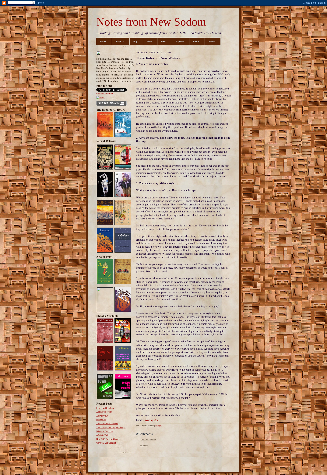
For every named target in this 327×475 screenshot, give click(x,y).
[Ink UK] (122, 136)
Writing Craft (152, 420)
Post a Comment (148, 439)
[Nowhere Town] (105, 398)
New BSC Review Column (108, 439)
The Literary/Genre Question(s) (110, 427)
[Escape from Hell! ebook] (122, 311)
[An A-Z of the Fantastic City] (105, 283)
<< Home (144, 446)
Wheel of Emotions (104, 431)
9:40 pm (158, 426)
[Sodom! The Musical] (123, 398)
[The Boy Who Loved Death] (105, 169)
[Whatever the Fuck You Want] (123, 370)
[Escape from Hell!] (105, 311)
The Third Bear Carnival (107, 423)
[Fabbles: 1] (122, 252)
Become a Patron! (104, 94)
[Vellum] (105, 136)
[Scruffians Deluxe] (105, 197)
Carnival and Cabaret (106, 443)
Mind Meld (101, 419)
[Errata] (105, 252)
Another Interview (104, 412)
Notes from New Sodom (151, 22)
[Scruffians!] (122, 197)
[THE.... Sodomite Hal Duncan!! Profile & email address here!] (98, 54)
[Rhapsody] (105, 224)
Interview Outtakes (105, 408)
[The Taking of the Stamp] (122, 343)
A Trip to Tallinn (103, 435)
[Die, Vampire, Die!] (105, 370)
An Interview (102, 416)
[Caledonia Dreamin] (122, 224)
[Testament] (122, 169)
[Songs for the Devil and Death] (122, 283)
